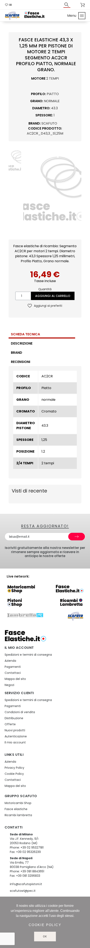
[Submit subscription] (76, 536)
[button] (27, 189)
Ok (45, 936)
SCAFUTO (49, 123)
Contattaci (13, 673)
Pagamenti (13, 667)
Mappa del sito (15, 679)
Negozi (9, 685)
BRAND (16, 352)
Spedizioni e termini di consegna (28, 655)
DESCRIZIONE (21, 343)
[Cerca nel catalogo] (67, 4)
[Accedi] (76, 5)
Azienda (10, 661)
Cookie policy (45, 925)
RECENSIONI (20, 361)
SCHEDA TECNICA (25, 334)
